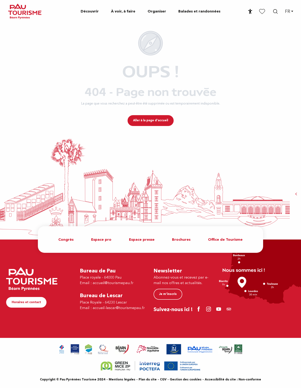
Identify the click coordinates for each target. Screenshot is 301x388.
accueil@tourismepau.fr (113, 283)
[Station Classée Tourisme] (88, 349)
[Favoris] (262, 11)
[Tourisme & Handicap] (173, 349)
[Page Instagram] (209, 309)
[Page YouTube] (219, 309)
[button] (275, 11)
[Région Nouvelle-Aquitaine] (148, 349)
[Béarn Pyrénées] (122, 349)
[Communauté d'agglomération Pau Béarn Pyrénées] (200, 349)
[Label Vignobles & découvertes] (230, 349)
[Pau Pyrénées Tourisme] (24, 11)
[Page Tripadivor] (229, 309)
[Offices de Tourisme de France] (62, 349)
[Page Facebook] (199, 309)
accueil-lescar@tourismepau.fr (119, 307)
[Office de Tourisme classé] (75, 349)
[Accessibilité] (250, 11)
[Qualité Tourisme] (103, 349)
